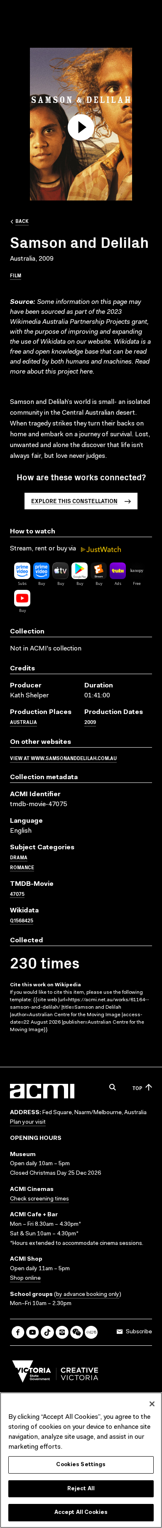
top (137, 1087)
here (86, 372)
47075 (17, 893)
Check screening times (39, 1199)
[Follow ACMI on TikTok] (47, 1332)
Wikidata (126, 342)
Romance (22, 866)
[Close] (152, 1404)
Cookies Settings (81, 1464)
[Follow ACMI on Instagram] (62, 1332)
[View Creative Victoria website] (55, 1373)
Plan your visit (28, 1122)
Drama (18, 857)
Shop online (25, 1278)
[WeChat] (76, 1332)
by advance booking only (87, 1295)
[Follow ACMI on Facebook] (18, 1332)
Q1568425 (21, 920)
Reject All (81, 1488)
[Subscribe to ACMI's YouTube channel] (32, 1332)
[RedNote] (91, 1332)
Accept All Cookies (81, 1512)
